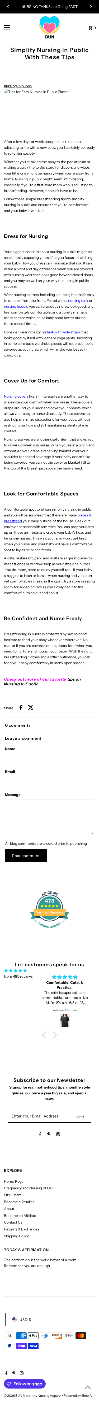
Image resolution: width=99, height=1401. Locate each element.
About (9, 1209)
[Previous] (8, 7)
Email (10, 771)
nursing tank (78, 300)
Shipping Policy (16, 1236)
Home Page (13, 1181)
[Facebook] (40, 1135)
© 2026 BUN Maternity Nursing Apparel (33, 1396)
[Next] (91, 7)
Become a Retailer (19, 1202)
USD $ (25, 1319)
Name (10, 749)
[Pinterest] (48, 1135)
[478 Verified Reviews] (50, 931)
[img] (15, 971)
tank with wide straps (64, 332)
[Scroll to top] (88, 1387)
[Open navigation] (19, 27)
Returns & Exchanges (21, 1229)
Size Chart (12, 1195)
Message (13, 795)
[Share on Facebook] (21, 708)
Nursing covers (16, 396)
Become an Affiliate (20, 1215)
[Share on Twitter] (31, 708)
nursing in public (18, 86)
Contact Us (13, 1222)
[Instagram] (58, 1135)
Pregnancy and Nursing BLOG (28, 1188)
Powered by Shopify (78, 1396)
